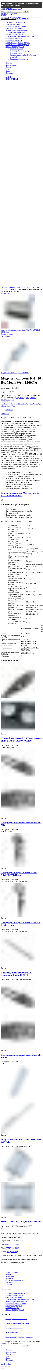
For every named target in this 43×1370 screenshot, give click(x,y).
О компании (10, 1282)
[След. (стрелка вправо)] (4, 1368)
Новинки (9, 1278)
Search (26, 11)
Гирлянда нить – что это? (14, 1328)
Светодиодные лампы (14, 1295)
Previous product (7, 293)
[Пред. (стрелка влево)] (2, 1368)
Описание (9, 410)
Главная (4, 287)
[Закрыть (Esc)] (2, 1366)
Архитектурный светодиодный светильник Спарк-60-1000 (16, 973)
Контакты (9, 1284)
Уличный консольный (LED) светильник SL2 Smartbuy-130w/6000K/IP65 (21, 739)
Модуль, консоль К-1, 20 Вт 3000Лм (15, 373)
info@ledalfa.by (12, 1252)
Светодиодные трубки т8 (15, 1293)
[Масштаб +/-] (9, 1366)
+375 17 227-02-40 (12, 1244)
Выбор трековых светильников (16, 1319)
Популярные (10, 1276)
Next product (5, 336)
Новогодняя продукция (15, 1310)
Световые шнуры (12, 1308)
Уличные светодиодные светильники (18, 1323)
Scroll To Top (6, 1364)
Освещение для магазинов (16, 1304)
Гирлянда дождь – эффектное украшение (19, 1337)
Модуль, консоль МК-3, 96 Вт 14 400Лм (21, 1222)
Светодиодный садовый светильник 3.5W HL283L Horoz (19, 873)
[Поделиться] (4, 1366)
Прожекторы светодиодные (16, 1302)
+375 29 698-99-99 (21, 19)
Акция (8, 1274)
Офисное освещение (14, 1297)
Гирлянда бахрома (12, 1332)
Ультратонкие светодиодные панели (20, 1299)
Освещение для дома (14, 1306)
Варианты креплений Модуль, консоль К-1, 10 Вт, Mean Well (20, 494)
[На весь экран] (6, 1366)
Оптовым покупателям (15, 1280)
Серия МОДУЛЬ (13, 289)
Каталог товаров (15, 287)
